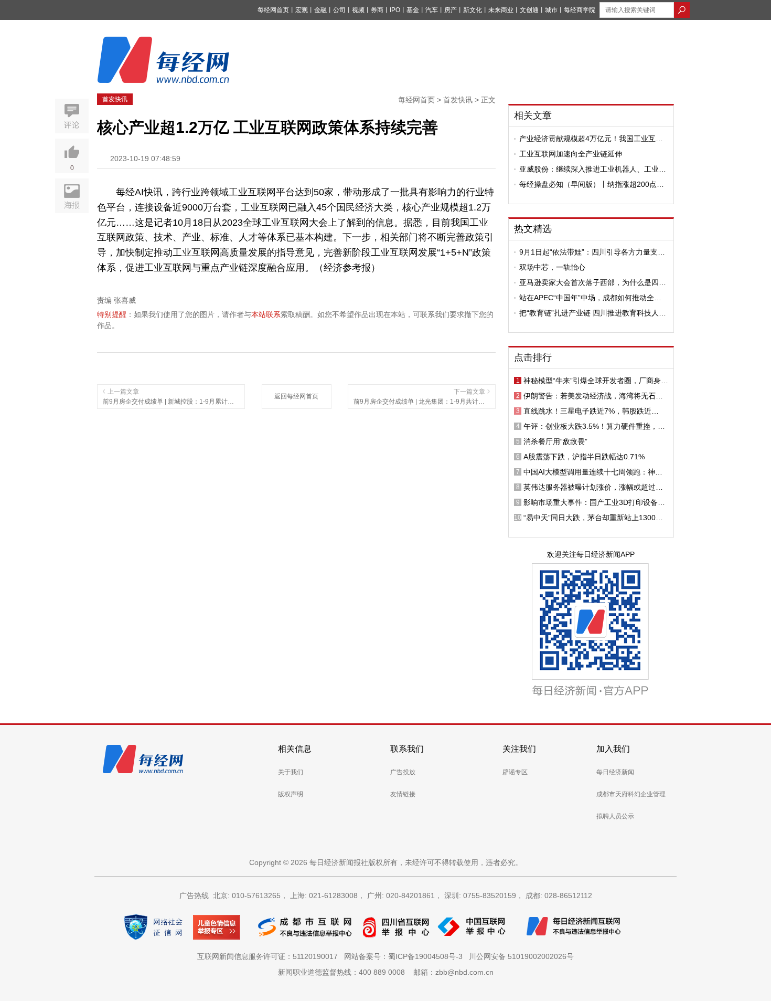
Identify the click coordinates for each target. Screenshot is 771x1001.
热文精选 (533, 229)
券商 (377, 10)
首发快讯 (114, 99)
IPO (395, 10)
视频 (358, 10)
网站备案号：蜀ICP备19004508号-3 (405, 956)
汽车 (431, 10)
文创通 (529, 10)
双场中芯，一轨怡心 (552, 267)
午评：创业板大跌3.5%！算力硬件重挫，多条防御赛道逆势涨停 (594, 426)
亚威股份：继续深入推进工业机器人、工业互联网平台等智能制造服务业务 (592, 169)
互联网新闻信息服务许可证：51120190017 (269, 956)
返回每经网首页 (296, 396)
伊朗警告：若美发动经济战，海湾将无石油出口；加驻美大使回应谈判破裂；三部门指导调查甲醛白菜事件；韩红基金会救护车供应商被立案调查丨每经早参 (593, 395)
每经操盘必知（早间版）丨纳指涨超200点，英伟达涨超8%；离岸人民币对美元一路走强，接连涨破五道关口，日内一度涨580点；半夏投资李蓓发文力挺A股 (591, 184)
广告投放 (402, 772)
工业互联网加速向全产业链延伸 (570, 153)
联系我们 (407, 748)
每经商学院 (579, 10)
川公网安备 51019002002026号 (521, 956)
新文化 (472, 10)
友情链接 (402, 794)
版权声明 (290, 794)
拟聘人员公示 (615, 816)
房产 (450, 10)
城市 (551, 10)
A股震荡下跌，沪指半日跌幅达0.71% (584, 456)
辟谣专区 (515, 772)
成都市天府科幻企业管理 (631, 794)
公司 (339, 10)
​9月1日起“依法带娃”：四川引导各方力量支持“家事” (592, 252)
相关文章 (533, 115)
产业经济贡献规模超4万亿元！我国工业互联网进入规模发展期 (591, 138)
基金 (412, 10)
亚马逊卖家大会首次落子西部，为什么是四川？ (589, 282)
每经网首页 (273, 10)
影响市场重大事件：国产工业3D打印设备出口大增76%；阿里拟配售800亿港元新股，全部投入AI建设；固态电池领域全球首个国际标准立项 (595, 502)
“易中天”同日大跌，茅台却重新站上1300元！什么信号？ (589, 517)
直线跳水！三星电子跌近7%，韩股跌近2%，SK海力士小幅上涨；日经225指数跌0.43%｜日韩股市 (591, 411)
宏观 (301, 10)
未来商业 (500, 10)
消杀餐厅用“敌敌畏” (555, 441)
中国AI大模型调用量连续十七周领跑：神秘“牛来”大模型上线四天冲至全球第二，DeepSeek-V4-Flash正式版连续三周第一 (592, 472)
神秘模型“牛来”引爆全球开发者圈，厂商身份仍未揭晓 (595, 380)
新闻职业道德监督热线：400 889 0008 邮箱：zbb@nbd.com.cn (386, 972)
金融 (320, 10)
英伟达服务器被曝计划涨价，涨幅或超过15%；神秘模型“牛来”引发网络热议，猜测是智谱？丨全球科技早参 (595, 487)
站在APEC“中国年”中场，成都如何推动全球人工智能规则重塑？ (590, 297)
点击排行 (533, 357)
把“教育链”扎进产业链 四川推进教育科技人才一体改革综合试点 (592, 313)
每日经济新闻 (615, 772)
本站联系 (266, 314)
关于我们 (290, 772)
